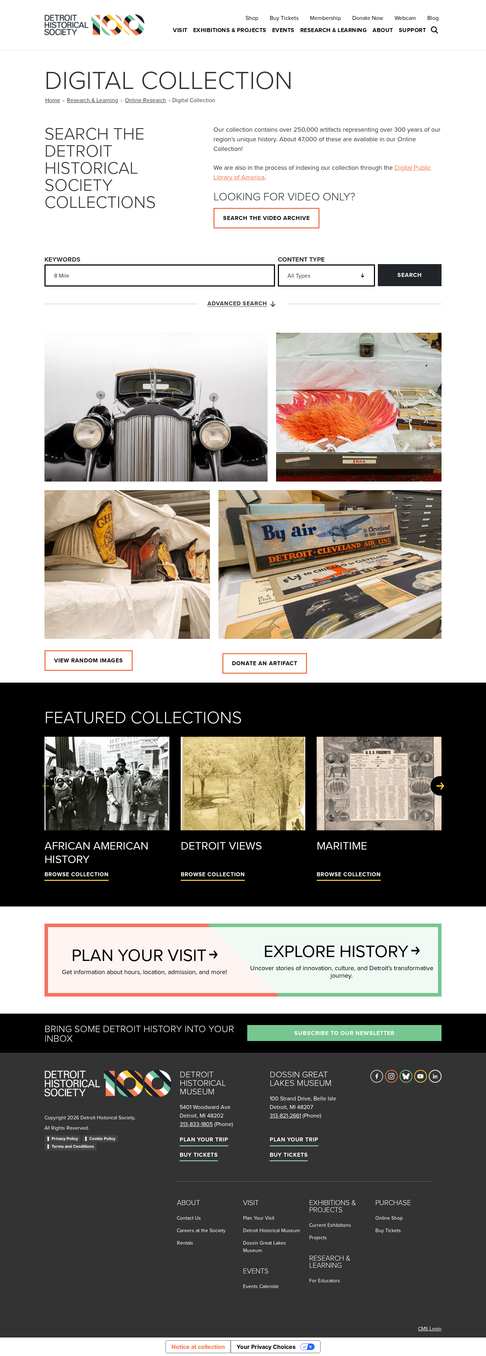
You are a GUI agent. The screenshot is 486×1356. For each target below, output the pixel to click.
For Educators (324, 1280)
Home (52, 100)
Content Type (301, 259)
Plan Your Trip (204, 1139)
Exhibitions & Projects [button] (229, 30)
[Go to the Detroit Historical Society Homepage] (97, 25)
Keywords (62, 259)
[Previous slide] (46, 785)
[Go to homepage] (107, 1091)
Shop (251, 18)
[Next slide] (440, 785)
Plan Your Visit (258, 1217)
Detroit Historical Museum (271, 1230)
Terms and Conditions (73, 1146)
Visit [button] (180, 30)
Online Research (145, 100)
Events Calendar (261, 1286)
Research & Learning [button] (333, 30)
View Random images (88, 660)
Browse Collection (76, 874)
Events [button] (283, 30)
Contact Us (189, 1217)
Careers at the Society (201, 1230)
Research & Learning (92, 100)
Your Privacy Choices (266, 1346)
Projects (318, 1237)
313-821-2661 (285, 1115)
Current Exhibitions (330, 1225)
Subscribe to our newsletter (344, 1033)
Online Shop (389, 1217)
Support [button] (412, 30)
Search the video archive (266, 218)
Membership (325, 18)
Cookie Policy (102, 1138)
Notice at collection (198, 1346)
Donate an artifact (264, 663)
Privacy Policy (65, 1138)
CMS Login (430, 1328)
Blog (433, 18)
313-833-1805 (196, 1124)
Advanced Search (237, 303)
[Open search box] (435, 30)
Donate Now (367, 18)
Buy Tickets (284, 18)
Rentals (185, 1242)
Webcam (405, 18)
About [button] (383, 30)
